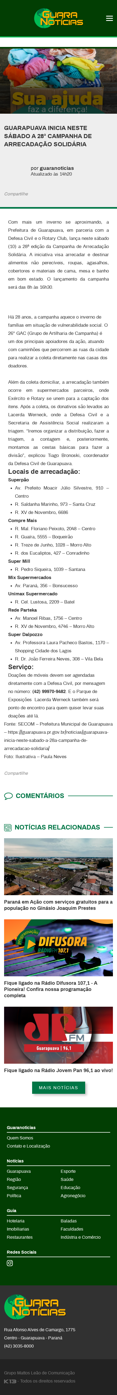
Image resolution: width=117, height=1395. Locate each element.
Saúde (67, 1179)
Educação (70, 1188)
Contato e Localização (28, 1146)
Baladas (69, 1221)
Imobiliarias (18, 1229)
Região (14, 1179)
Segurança (17, 1188)
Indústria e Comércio (81, 1237)
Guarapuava (19, 1171)
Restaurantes (20, 1237)
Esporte (68, 1171)
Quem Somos (20, 1138)
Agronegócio (73, 1196)
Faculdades (72, 1229)
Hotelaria (15, 1221)
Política (14, 1196)
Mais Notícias (58, 1088)
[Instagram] (10, 1263)
